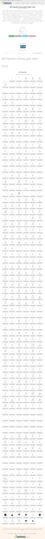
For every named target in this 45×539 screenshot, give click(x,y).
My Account (10, 0)
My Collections (15, 0)
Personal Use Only (25, 34)
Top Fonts (34, 533)
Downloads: (22, 31)
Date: (21, 29)
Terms (9, 533)
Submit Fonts (19, 0)
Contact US (30, 533)
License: (20, 34)
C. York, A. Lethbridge (24, 8)
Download (12, 36)
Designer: (22, 32)
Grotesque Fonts (23, 45)
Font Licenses (19, 533)
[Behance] (27, 537)
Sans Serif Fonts (23, 47)
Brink (25, 32)
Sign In (2, 0)
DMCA (15, 533)
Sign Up (5, 0)
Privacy (12, 533)
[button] (43, 3)
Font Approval (25, 533)
